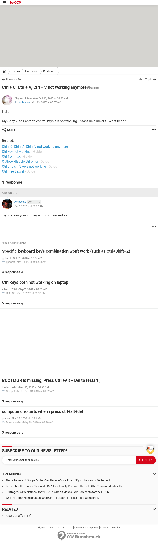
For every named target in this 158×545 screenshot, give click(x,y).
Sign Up (42, 527)
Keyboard (49, 71)
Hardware (31, 71)
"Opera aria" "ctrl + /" (18, 515)
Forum (15, 71)
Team (52, 527)
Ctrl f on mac (11, 156)
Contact (104, 527)
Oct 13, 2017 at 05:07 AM (46, 102)
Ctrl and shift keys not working (24, 166)
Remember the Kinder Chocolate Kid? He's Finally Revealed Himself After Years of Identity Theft (65, 486)
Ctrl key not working (16, 152)
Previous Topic (15, 79)
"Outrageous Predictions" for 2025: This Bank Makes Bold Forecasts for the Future (58, 492)
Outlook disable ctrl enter (20, 161)
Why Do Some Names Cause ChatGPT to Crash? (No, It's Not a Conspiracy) (53, 497)
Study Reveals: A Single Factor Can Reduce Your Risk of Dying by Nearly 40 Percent (58, 480)
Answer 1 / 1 (11, 192)
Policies (116, 527)
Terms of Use (65, 527)
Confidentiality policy (86, 527)
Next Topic (145, 79)
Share (11, 129)
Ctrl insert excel (13, 171)
